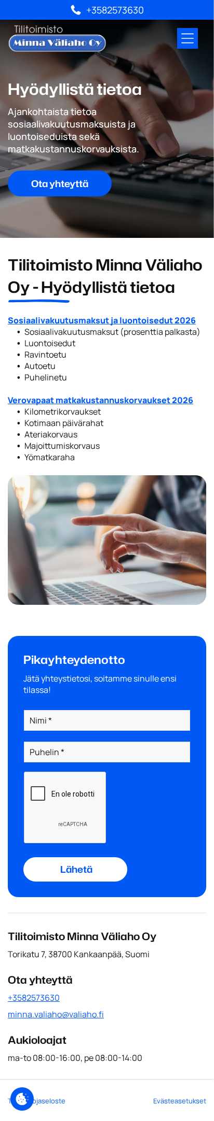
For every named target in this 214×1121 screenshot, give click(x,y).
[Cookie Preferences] (22, 1099)
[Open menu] (187, 38)
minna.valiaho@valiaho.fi (56, 1014)
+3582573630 (34, 997)
